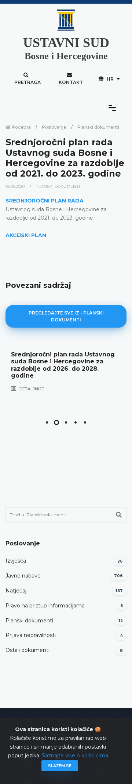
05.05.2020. (16, 186)
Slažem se (60, 765)
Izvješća (16, 560)
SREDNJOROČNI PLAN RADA (45, 200)
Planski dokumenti (98, 127)
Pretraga (27, 82)
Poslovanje (54, 127)
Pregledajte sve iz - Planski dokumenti (66, 316)
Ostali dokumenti (28, 650)
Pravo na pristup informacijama (45, 605)
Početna (21, 127)
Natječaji (16, 590)
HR (110, 79)
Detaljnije (31, 388)
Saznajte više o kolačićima (75, 755)
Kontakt (71, 82)
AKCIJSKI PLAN (26, 235)
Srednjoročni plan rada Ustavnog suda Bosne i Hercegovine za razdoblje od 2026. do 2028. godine (63, 365)
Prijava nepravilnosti (31, 635)
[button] (47, 422)
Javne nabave (23, 575)
